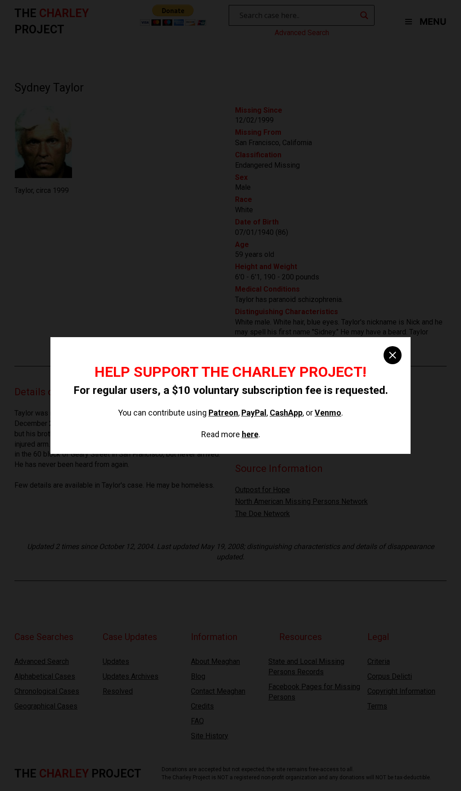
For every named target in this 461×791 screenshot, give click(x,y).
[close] (393, 355)
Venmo (328, 412)
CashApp (286, 412)
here (250, 434)
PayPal (254, 412)
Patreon (223, 412)
